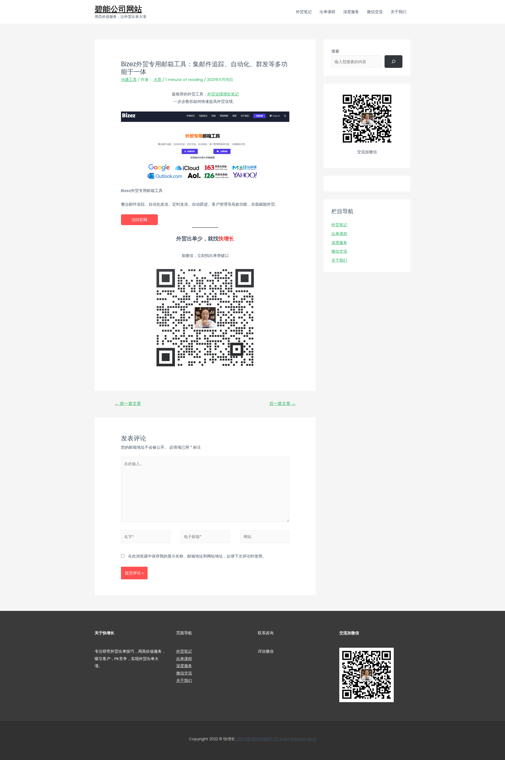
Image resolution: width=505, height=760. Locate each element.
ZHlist (284, 739)
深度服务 (339, 242)
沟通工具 (129, 79)
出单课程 (339, 233)
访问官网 (139, 219)
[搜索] (393, 61)
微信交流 (339, 251)
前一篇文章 (128, 404)
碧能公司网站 (118, 9)
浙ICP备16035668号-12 (257, 739)
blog (311, 739)
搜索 (335, 51)
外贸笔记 (339, 224)
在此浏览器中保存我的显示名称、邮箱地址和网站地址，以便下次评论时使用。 (197, 556)
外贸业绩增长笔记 (223, 94)
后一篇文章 (282, 404)
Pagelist (298, 739)
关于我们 (339, 260)
